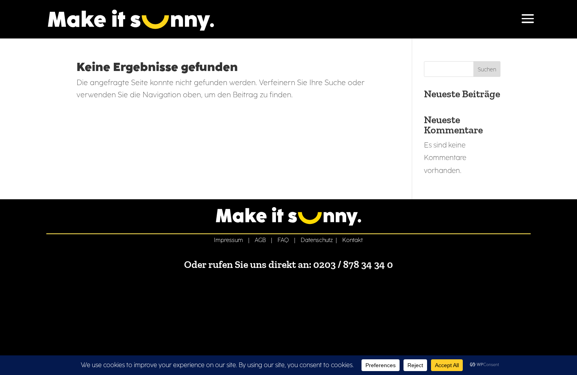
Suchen (487, 69)
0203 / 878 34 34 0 (353, 264)
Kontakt (352, 240)
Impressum (228, 240)
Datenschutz (317, 240)
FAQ (283, 240)
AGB (260, 240)
